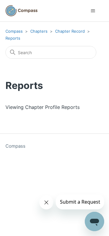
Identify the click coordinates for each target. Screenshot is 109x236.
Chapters (39, 31)
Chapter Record (70, 31)
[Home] (21, 10)
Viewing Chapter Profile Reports (42, 107)
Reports (12, 38)
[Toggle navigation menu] (93, 11)
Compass (14, 31)
